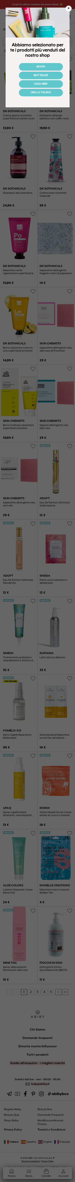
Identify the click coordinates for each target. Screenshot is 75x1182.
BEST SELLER (37, 75)
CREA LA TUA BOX (37, 92)
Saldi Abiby (37, 84)
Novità (37, 66)
